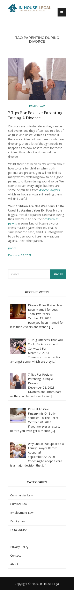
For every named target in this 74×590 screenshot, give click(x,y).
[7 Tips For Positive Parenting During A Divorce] (37, 81)
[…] (51, 327)
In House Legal (49, 584)
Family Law (37, 106)
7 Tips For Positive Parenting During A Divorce (35, 115)
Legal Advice (18, 530)
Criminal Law (18, 504)
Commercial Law (21, 495)
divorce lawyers (49, 190)
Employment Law (22, 513)
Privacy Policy (19, 547)
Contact (15, 555)
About (14, 564)
